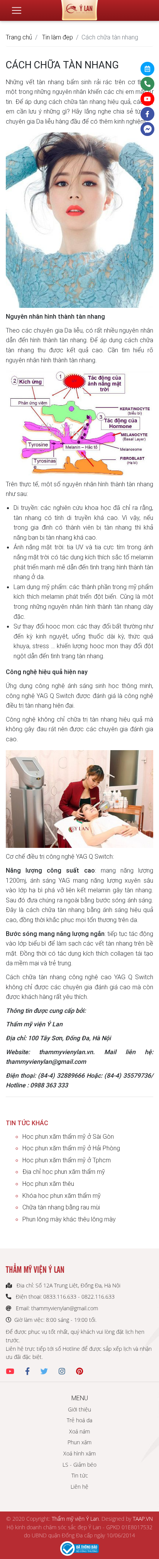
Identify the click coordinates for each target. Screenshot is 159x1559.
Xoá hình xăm (79, 1453)
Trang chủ (19, 37)
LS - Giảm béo (79, 1464)
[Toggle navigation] (16, 10)
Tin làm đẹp (57, 37)
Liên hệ (79, 1486)
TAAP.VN (143, 1518)
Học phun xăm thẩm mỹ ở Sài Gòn (68, 1136)
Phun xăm (79, 1442)
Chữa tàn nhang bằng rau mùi (61, 1207)
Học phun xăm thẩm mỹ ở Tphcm (66, 1160)
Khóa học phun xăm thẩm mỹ (61, 1195)
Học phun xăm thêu (48, 1183)
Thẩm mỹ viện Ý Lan (75, 1518)
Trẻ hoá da (79, 1420)
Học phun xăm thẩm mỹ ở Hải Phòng (71, 1148)
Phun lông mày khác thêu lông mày (69, 1219)
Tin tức (79, 1475)
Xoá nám (79, 1431)
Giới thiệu (79, 1409)
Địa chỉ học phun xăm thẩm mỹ (63, 1171)
